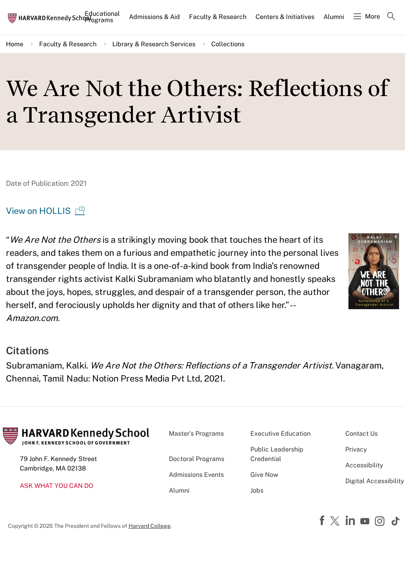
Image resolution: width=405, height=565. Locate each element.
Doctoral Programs (196, 459)
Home (14, 44)
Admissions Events (196, 474)
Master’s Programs (196, 433)
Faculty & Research (217, 17)
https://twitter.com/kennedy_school (336, 521)
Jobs (256, 490)
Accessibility (364, 465)
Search (391, 17)
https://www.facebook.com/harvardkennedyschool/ (323, 520)
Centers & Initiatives (284, 17)
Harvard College (149, 526)
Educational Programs (102, 17)
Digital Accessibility (374, 481)
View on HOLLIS (38, 211)
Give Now (264, 474)
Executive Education (280, 433)
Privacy (356, 449)
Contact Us (361, 433)
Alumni (334, 17)
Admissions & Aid (154, 17)
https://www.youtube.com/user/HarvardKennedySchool (366, 521)
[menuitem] (103, 20)
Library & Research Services (153, 44)
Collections (227, 44)
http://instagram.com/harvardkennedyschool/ (381, 521)
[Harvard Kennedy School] (52, 18)
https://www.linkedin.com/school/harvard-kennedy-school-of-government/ (351, 520)
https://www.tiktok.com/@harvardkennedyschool (396, 521)
